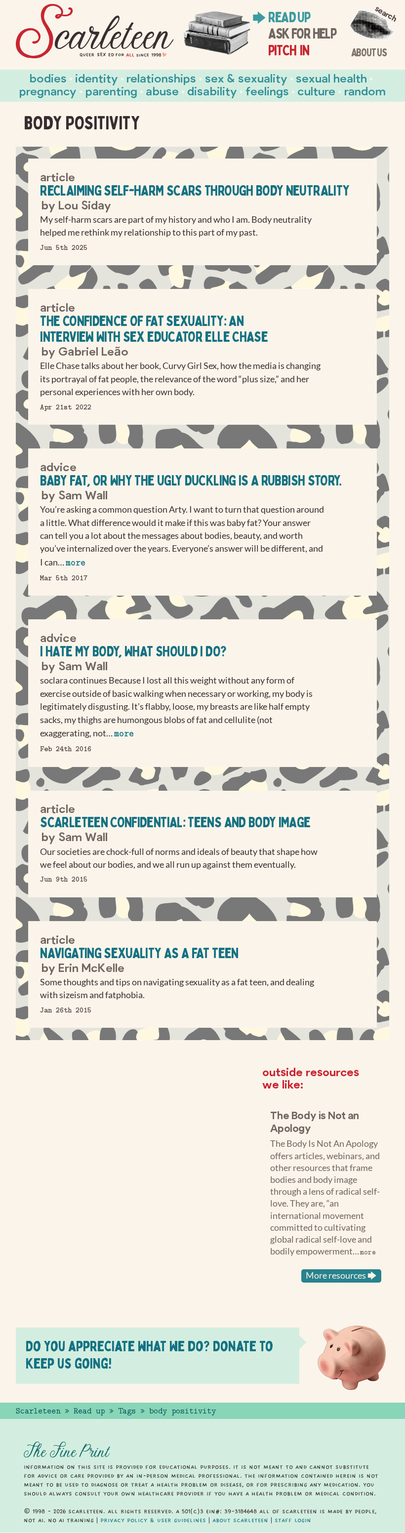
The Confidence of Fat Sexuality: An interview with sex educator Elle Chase (154, 328)
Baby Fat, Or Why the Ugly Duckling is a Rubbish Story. (190, 480)
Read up (289, 17)
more (75, 562)
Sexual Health (331, 78)
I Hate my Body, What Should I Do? (133, 651)
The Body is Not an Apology (314, 1121)
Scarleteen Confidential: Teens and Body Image (175, 822)
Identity (96, 78)
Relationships (161, 78)
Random (365, 90)
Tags (127, 1411)
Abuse (162, 90)
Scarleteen (38, 1411)
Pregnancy (48, 90)
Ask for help (302, 33)
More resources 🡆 (341, 1275)
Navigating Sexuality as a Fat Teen (139, 953)
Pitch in (288, 50)
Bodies (48, 78)
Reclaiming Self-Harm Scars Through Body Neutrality (194, 190)
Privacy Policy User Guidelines (153, 1520)
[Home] (95, 31)
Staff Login (293, 1520)
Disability (212, 90)
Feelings (267, 90)
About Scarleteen (240, 1520)
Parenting (111, 90)
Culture (316, 90)
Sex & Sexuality (246, 78)
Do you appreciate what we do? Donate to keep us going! (149, 1354)
